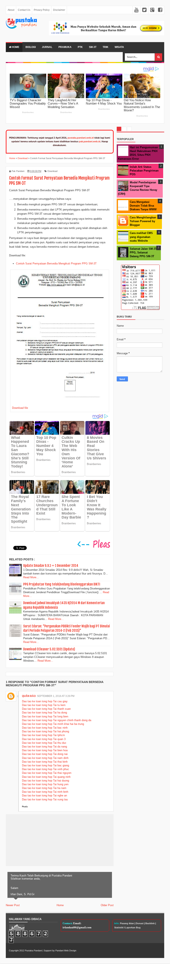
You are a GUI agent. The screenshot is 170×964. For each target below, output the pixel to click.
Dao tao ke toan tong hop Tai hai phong (45, 731)
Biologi (31, 47)
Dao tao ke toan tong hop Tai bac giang (45, 765)
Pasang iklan (127, 923)
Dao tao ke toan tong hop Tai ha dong (44, 712)
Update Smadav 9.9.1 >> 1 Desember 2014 (50, 566)
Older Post (107, 905)
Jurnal (47, 47)
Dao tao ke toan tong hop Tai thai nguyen (46, 772)
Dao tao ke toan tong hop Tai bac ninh (45, 727)
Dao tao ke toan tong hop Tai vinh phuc (45, 769)
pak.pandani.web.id (89, 141)
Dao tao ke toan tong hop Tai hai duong (45, 780)
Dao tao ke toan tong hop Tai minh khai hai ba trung (53, 723)
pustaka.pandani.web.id (81, 137)
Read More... (31, 577)
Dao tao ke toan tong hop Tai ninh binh (45, 791)
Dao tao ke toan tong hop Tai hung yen (45, 784)
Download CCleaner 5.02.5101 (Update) (49, 649)
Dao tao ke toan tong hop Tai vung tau (45, 799)
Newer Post (13, 905)
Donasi (139, 923)
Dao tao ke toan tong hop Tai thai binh (45, 761)
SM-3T (92, 47)
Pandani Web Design (65, 950)
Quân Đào (29, 696)
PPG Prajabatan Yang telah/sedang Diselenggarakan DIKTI (61, 584)
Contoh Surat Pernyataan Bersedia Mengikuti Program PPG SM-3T (56, 263)
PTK (80, 47)
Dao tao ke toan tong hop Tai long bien (45, 716)
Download (52, 171)
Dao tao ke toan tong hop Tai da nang (44, 746)
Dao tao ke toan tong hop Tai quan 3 (44, 739)
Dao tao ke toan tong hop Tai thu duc (44, 742)
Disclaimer (59, 10)
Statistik (118, 927)
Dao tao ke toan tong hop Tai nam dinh (45, 758)
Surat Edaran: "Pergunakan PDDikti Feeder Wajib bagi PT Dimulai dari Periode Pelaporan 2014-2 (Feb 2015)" (66, 628)
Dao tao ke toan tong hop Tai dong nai (45, 754)
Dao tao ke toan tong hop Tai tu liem (44, 705)
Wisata (119, 47)
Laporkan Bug (133, 927)
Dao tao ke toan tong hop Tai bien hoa (45, 750)
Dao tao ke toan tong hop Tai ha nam (44, 788)
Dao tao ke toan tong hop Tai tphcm (43, 735)
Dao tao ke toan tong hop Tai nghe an (44, 795)
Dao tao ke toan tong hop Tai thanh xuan (46, 708)
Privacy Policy (42, 10)
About (11, 10)
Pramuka (65, 47)
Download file (20, 407)
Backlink (150, 923)
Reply (25, 806)
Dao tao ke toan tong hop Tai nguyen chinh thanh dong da (56, 720)
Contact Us (24, 10)
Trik (105, 47)
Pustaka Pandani (33, 950)
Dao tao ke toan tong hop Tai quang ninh (46, 776)
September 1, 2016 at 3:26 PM (55, 696)
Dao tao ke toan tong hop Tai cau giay (45, 701)
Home (15, 47)
